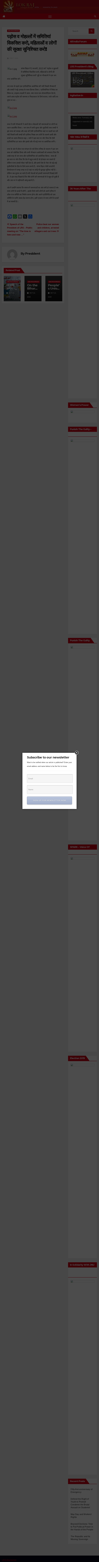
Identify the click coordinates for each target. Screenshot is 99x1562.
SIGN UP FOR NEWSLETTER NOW (49, 800)
